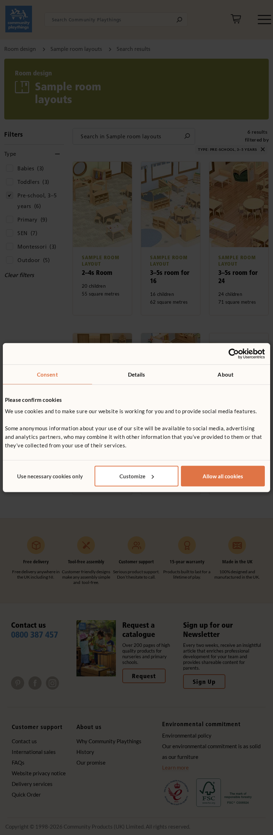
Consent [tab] (47, 374)
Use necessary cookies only (50, 476)
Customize (132, 476)
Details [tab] (136, 374)
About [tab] (226, 374)
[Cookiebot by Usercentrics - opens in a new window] (234, 354)
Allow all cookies (223, 476)
